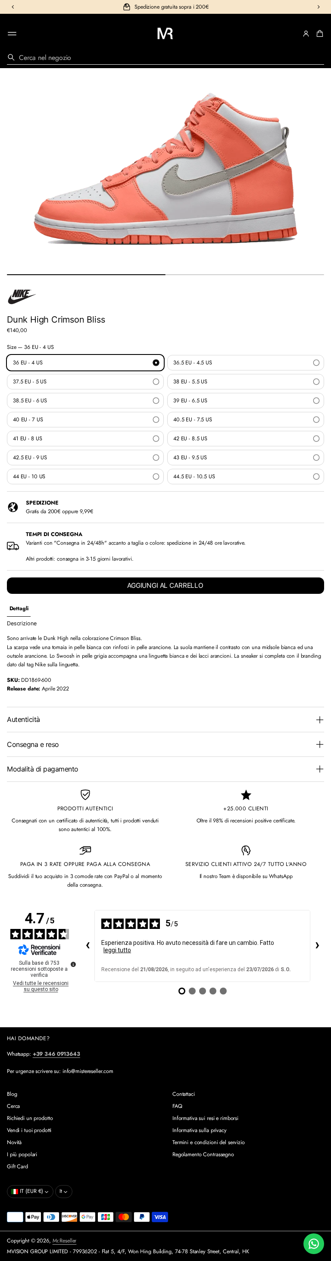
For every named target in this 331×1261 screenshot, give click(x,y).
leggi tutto (117, 950)
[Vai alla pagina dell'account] (306, 34)
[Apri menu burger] (12, 33)
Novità (14, 1142)
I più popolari (22, 1154)
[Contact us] (313, 1243)
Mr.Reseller (65, 1241)
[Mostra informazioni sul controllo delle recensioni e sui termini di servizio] (73, 964)
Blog (12, 1094)
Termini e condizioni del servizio (208, 1142)
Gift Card (17, 1166)
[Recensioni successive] (317, 946)
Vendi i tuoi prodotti (29, 1130)
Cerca (13, 1106)
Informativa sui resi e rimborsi (205, 1118)
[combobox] (165, 57)
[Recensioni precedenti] (87, 946)
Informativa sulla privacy (199, 1130)
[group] (19, 609)
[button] (318, 34)
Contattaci (183, 1094)
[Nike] (22, 296)
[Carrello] (318, 34)
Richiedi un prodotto (30, 1118)
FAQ (177, 1106)
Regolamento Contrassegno (203, 1154)
